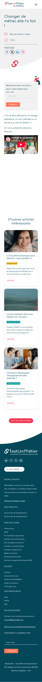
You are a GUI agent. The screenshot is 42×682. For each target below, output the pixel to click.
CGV (29, 671)
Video (27, 34)
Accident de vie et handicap (14, 539)
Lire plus (10, 280)
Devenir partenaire (11, 583)
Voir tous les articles (21, 421)
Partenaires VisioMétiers (13, 579)
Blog (6, 597)
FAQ (5, 604)
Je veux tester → (14, 469)
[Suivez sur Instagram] (21, 460)
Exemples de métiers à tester (14, 501)
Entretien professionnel (12, 550)
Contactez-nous (10, 586)
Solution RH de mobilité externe (15, 516)
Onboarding (9, 528)
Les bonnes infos (13, 322)
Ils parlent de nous (11, 576)
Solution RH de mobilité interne (15, 513)
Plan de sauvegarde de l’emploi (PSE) (18, 560)
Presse (6, 600)
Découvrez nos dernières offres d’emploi (19, 627)
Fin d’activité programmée (13, 535)
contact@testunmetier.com (13, 620)
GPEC (6, 532)
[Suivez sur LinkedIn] (6, 460)
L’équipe (7, 572)
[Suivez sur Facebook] (11, 460)
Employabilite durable (12, 557)
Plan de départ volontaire (14, 543)
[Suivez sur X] (16, 460)
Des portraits (16, 34)
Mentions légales (18, 671)
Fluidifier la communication (14, 546)
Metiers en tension (11, 553)
